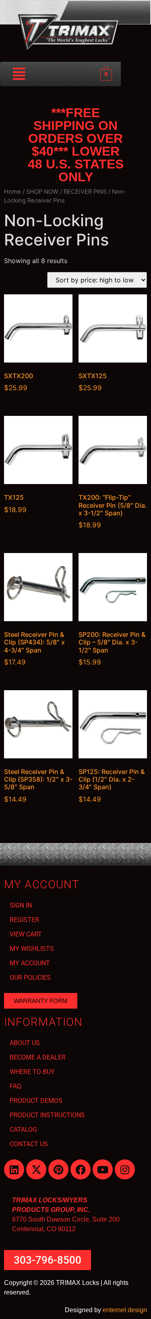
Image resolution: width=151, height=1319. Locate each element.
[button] (19, 74)
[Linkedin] (14, 1169)
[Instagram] (125, 1169)
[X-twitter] (36, 1169)
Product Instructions (47, 1115)
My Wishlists (32, 948)
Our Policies (30, 977)
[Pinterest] (58, 1169)
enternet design (125, 1310)
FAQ (15, 1086)
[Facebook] (80, 1169)
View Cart (26, 934)
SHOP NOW (42, 191)
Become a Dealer (38, 1057)
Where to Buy (32, 1072)
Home (12, 191)
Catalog (23, 1129)
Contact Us (29, 1144)
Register (24, 920)
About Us (25, 1043)
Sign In (21, 905)
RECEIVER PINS (85, 191)
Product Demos (36, 1100)
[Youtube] (103, 1169)
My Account (30, 963)
